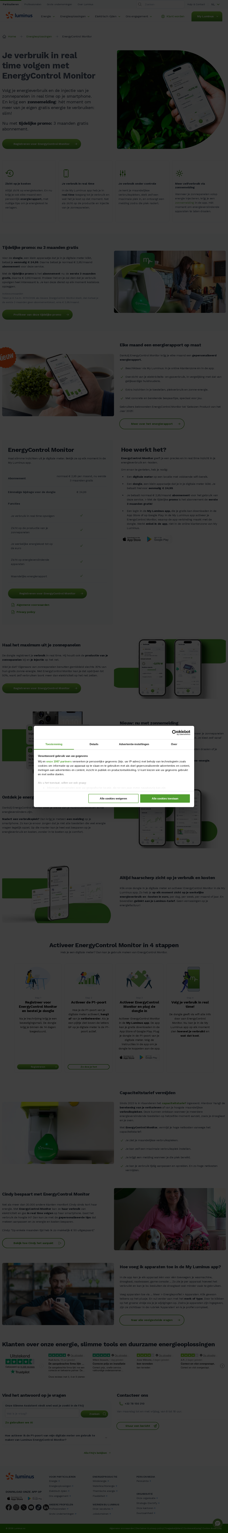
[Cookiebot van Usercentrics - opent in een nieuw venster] (174, 732)
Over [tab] (174, 744)
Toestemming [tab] (53, 744)
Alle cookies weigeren (113, 798)
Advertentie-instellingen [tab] (134, 744)
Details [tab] (94, 744)
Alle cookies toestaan (165, 798)
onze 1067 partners (59, 761)
